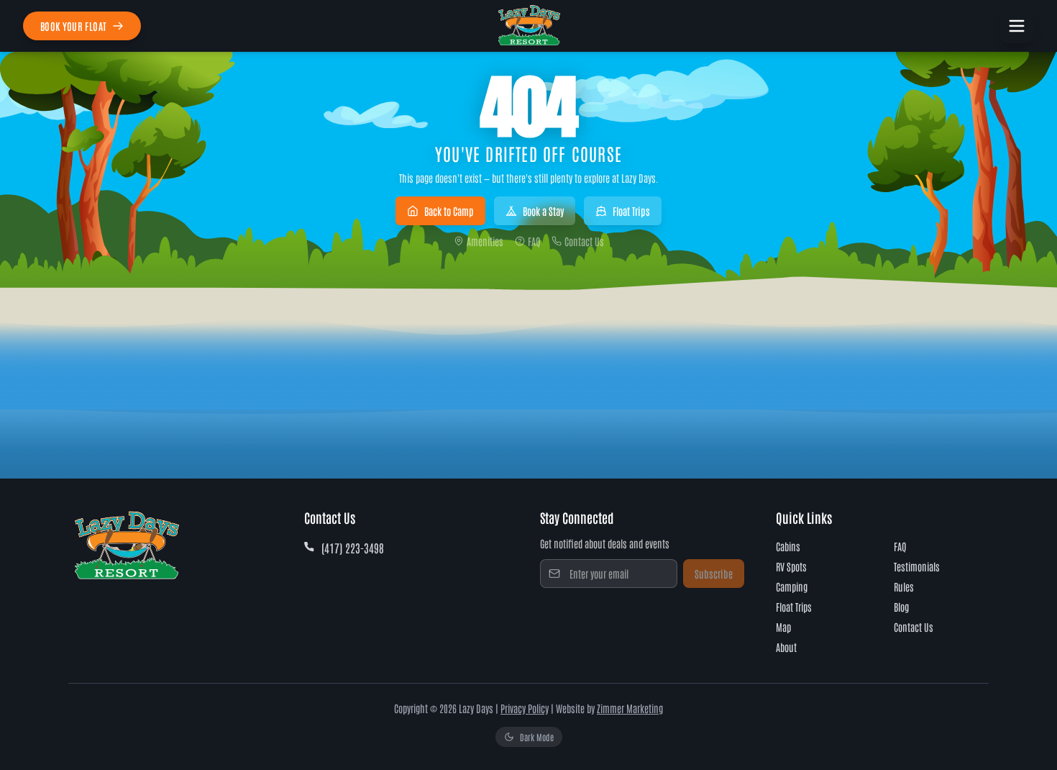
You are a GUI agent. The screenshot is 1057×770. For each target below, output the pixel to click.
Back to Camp (449, 210)
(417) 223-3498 (352, 547)
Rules (904, 586)
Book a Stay (543, 210)
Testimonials (917, 566)
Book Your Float (73, 25)
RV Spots (791, 566)
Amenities (485, 241)
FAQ (534, 241)
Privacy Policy (524, 708)
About (786, 646)
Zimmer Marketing (630, 708)
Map (783, 626)
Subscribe (714, 573)
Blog (901, 606)
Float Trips (631, 210)
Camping (791, 586)
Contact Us (584, 241)
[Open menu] (1016, 26)
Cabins (788, 546)
